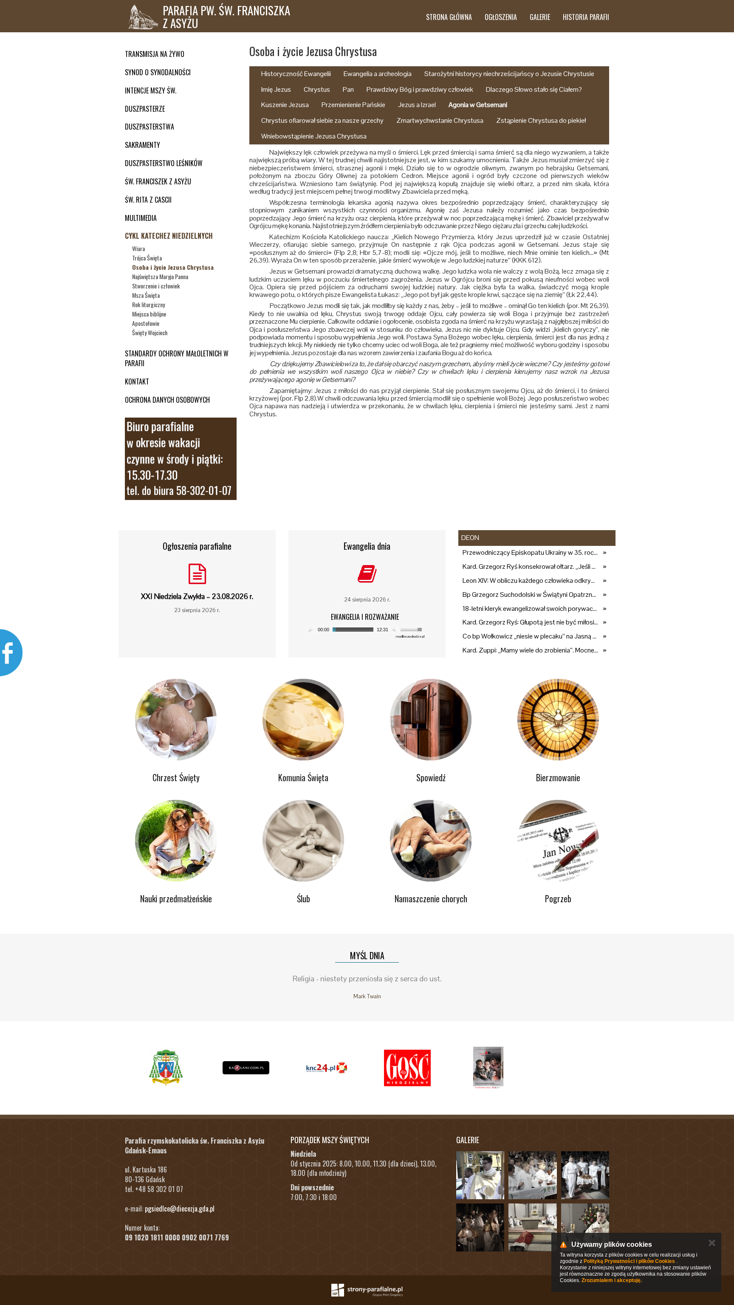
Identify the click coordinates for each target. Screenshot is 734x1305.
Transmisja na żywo (154, 54)
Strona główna (449, 17)
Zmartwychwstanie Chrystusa (439, 120)
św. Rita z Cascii (148, 200)
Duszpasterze (145, 109)
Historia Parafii (586, 17)
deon (470, 537)
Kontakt (137, 381)
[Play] (311, 629)
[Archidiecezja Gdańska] (165, 1068)
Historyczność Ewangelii (296, 73)
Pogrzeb (558, 898)
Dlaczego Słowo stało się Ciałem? (534, 89)
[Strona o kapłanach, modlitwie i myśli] (246, 1068)
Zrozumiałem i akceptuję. (612, 1280)
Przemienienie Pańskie (353, 104)
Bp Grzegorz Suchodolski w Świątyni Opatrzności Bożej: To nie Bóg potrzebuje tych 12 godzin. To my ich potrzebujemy (530, 594)
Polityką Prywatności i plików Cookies (629, 1261)
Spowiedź (431, 777)
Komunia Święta (303, 777)
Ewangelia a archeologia (378, 73)
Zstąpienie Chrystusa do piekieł (541, 120)
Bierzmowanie (558, 777)
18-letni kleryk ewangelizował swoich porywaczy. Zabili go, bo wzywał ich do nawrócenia (530, 608)
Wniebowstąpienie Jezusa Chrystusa (314, 136)
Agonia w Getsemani (478, 104)
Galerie (540, 17)
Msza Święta (146, 295)
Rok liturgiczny (148, 304)
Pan (348, 89)
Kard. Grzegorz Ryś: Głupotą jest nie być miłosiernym (530, 622)
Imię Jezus (276, 89)
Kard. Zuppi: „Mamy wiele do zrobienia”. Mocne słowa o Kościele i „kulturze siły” (530, 650)
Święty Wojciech (149, 332)
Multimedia (141, 218)
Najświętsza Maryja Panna (160, 276)
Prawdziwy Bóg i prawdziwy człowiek (420, 89)
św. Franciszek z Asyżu (158, 181)
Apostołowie (145, 323)
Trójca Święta (147, 257)
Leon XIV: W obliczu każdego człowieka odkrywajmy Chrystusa (530, 580)
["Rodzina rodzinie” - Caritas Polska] (488, 1068)
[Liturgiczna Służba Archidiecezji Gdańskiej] (326, 1068)
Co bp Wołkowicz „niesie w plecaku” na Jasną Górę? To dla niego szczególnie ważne (530, 636)
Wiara (138, 248)
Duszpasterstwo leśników (164, 163)
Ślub (303, 898)
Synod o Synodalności (158, 72)
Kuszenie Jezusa (285, 104)
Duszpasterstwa (149, 126)
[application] (364, 629)
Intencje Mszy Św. (150, 90)
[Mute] (395, 629)
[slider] (412, 628)
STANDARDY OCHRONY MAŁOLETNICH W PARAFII (177, 358)
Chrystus (317, 89)
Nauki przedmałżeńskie (176, 898)
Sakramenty (142, 145)
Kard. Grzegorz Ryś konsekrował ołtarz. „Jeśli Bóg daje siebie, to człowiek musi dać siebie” (530, 566)
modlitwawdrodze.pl (410, 636)
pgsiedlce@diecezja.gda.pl (180, 1208)
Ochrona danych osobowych (167, 400)
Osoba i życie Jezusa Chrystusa (173, 267)
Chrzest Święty (176, 777)
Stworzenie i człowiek (156, 285)
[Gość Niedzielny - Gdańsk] (407, 1068)
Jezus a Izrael (417, 104)
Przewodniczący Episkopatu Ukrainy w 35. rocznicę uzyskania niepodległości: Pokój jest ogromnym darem (530, 552)
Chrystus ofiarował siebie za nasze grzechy (322, 120)
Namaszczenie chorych (431, 898)
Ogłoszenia (501, 17)
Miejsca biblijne (149, 313)
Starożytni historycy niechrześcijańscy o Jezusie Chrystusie (509, 73)
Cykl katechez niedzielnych (169, 236)
